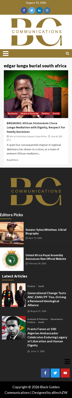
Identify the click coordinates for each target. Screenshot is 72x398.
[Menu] (7, 53)
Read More (12, 159)
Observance (56, 319)
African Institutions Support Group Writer (28, 136)
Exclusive (12, 113)
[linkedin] (39, 10)
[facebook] (24, 10)
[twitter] (31, 10)
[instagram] (47, 10)
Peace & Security (29, 113)
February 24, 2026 (37, 264)
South (56, 113)
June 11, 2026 (38, 351)
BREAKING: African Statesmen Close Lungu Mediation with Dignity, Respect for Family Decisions (36, 127)
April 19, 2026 (35, 238)
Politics (46, 113)
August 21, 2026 (38, 311)
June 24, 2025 (56, 136)
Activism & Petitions (37, 319)
